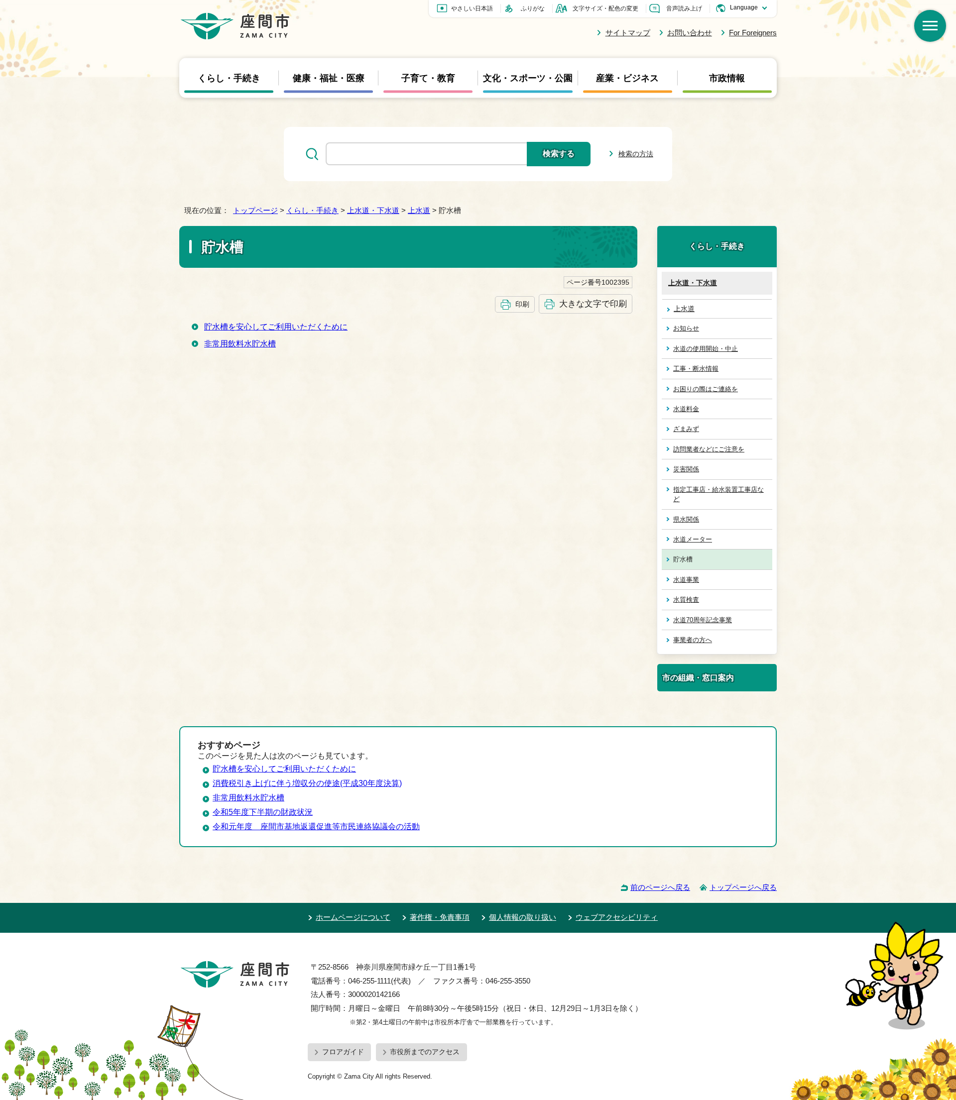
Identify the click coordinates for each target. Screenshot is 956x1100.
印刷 (522, 304)
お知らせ (686, 328)
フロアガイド (343, 1052)
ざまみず (686, 429)
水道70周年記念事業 (702, 620)
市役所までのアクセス (425, 1052)
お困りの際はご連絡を (705, 389)
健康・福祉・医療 (328, 78)
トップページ (255, 210)
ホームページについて (353, 917)
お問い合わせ (689, 32)
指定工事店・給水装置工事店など (718, 494)
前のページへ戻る (660, 887)
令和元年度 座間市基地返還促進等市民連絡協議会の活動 (316, 826)
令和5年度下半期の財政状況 (263, 812)
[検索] (930, 26)
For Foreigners (753, 32)
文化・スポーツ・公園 (528, 78)
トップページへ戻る (743, 887)
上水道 (419, 210)
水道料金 (686, 409)
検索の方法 (635, 154)
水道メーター (692, 539)
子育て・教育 (428, 78)
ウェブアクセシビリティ (617, 917)
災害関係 (686, 469)
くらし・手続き (229, 78)
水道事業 (686, 579)
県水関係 (686, 519)
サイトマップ (627, 32)
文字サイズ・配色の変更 (605, 8)
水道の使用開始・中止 (705, 348)
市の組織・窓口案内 (698, 677)
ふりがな (533, 8)
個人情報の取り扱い (522, 917)
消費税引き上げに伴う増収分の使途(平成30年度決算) (307, 783)
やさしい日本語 (472, 8)
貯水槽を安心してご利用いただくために (276, 327)
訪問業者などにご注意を (708, 449)
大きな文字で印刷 (593, 304)
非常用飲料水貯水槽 (240, 343)
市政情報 (727, 78)
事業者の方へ (692, 640)
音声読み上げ (684, 8)
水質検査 (686, 599)
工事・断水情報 (695, 368)
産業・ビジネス (627, 78)
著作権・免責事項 (440, 917)
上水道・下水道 (373, 210)
